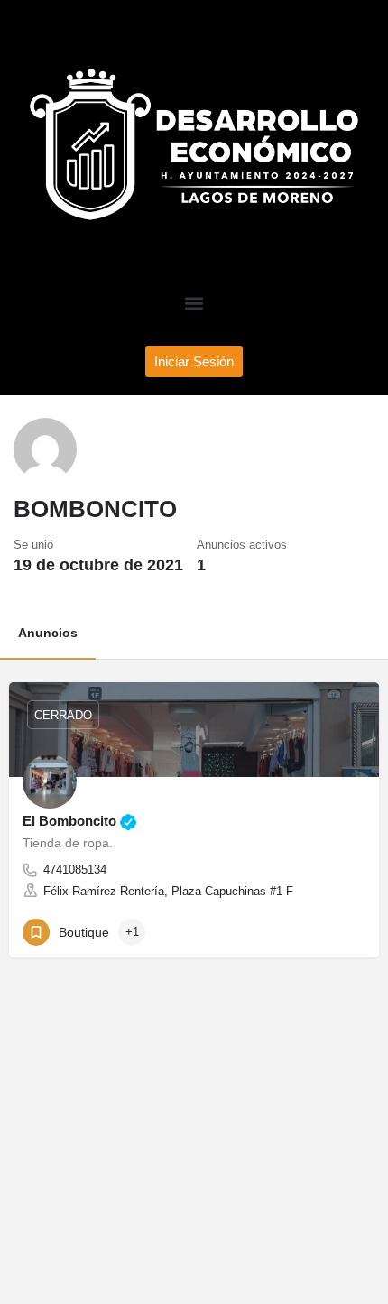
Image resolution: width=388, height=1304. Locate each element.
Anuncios (48, 632)
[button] (194, 304)
